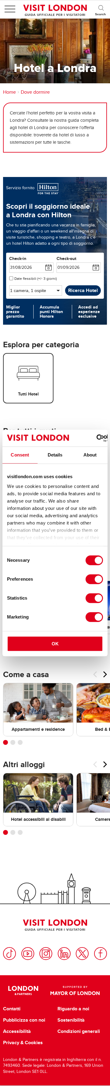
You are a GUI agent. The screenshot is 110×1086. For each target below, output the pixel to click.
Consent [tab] (20, 454)
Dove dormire (35, 92)
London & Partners (23, 990)
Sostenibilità (71, 1020)
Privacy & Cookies (23, 1042)
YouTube (27, 953)
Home (9, 92)
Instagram (45, 953)
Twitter (82, 953)
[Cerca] (101, 9)
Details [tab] (55, 454)
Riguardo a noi (73, 1009)
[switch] (94, 579)
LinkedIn (64, 953)
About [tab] (90, 454)
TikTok (9, 953)
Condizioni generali (78, 1031)
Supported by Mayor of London (75, 990)
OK (55, 643)
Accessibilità (17, 1031)
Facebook (100, 953)
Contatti (11, 1009)
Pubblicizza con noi (24, 1020)
